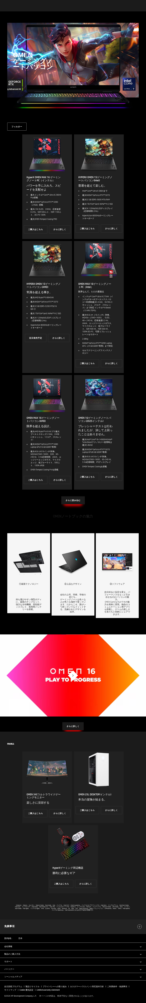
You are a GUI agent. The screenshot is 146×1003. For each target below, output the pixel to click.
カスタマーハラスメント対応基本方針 (87, 986)
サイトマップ (10, 990)
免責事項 (9, 926)
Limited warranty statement (48, 990)
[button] (73, 946)
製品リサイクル (32, 986)
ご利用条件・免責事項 (117, 986)
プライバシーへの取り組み (55, 986)
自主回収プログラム (13, 986)
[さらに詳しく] (99, 307)
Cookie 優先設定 (26, 990)
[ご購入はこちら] (47, 186)
